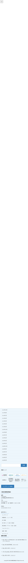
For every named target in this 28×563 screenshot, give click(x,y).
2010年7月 (4, 415)
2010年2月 (4, 426)
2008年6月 (4, 454)
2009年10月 (4, 429)
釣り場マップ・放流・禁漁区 (8, 523)
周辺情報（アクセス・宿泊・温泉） (9, 525)
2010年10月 (4, 410)
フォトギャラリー (6, 528)
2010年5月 (4, 421)
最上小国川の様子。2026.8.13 (9, 555)
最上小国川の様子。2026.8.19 (9, 548)
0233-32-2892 (4, 501)
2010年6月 (4, 418)
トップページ (5, 514)
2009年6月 (4, 437)
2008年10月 (4, 446)
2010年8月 (4, 412)
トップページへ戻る (8, 486)
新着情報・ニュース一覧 (7, 517)
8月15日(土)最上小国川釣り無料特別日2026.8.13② (13, 551)
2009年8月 (4, 432)
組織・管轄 (4, 531)
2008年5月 (4, 457)
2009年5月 (4, 440)
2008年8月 (4, 449)
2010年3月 (4, 423)
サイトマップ (5, 533)
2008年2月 (4, 460)
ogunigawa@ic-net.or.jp (6, 507)
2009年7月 (4, 435)
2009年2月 (4, 443)
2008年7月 (4, 451)
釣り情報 (4, 520)
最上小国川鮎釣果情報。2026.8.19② (10, 544)
